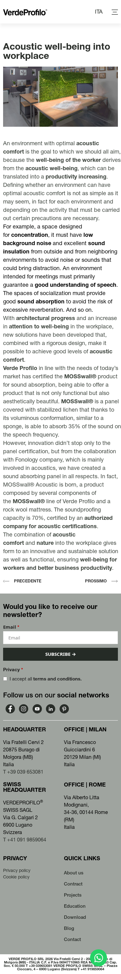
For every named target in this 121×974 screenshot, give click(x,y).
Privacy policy (16, 870)
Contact (72, 939)
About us (73, 873)
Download (75, 917)
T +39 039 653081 (23, 772)
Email (11, 627)
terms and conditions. (57, 679)
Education (75, 906)
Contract (73, 884)
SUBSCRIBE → (60, 654)
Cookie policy (16, 877)
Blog (69, 928)
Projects (73, 895)
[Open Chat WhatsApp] (98, 957)
